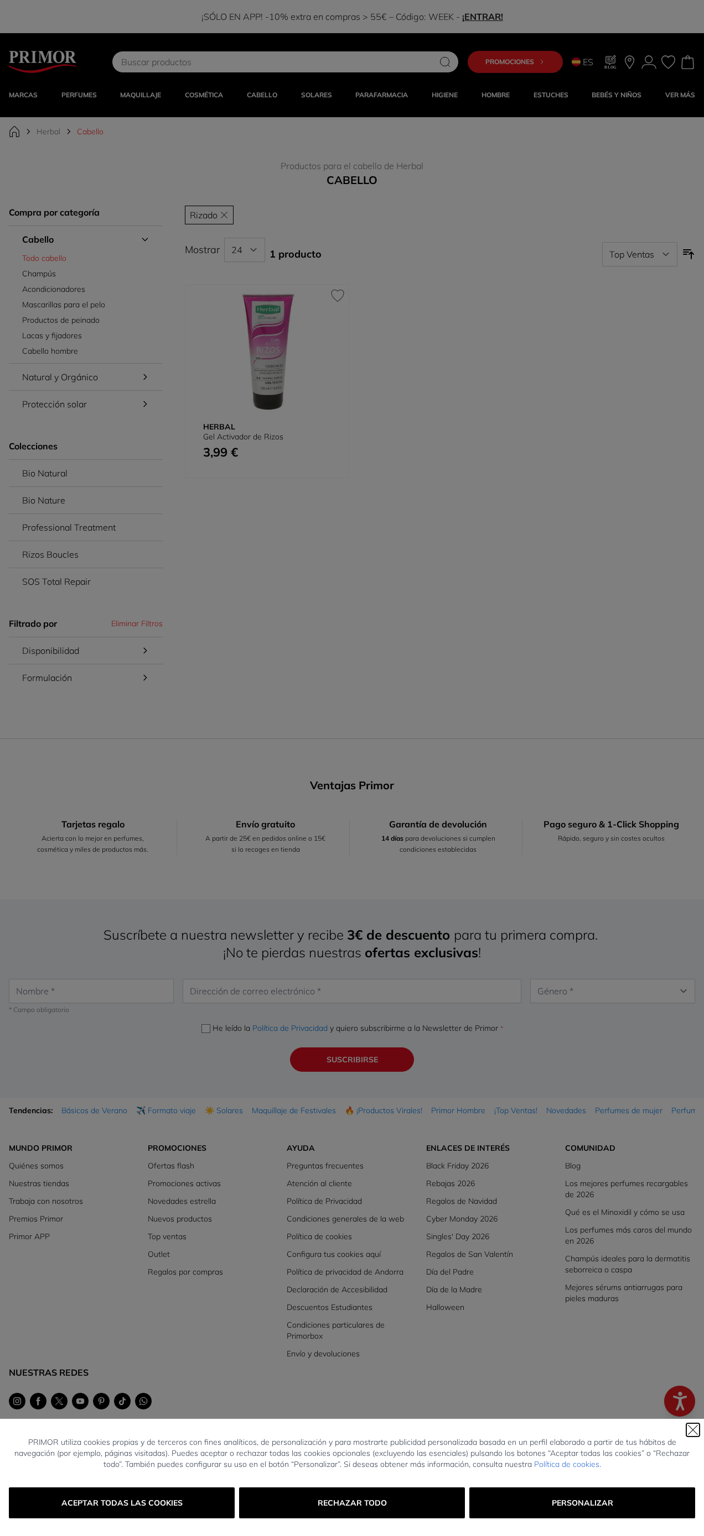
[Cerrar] (693, 1430)
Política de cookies (566, 1464)
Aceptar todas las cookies (122, 1503)
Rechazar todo (352, 1503)
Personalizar (582, 1503)
